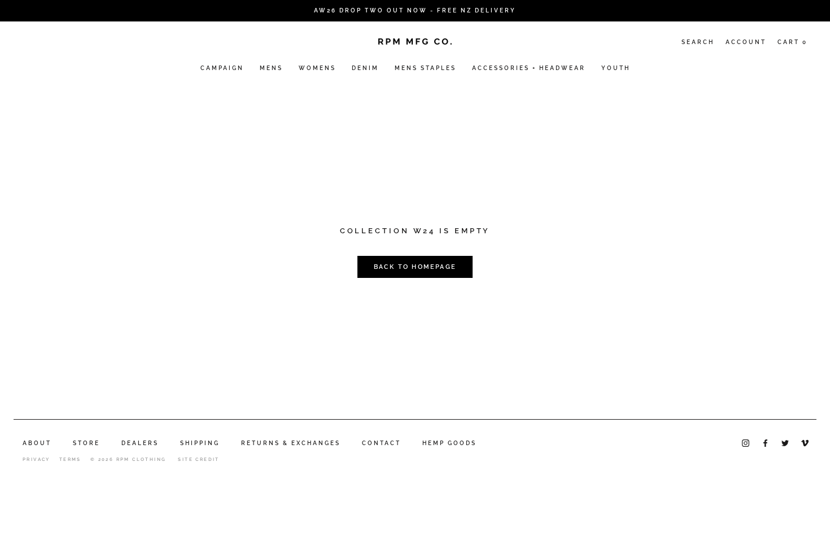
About (37, 443)
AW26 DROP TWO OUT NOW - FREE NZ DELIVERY (415, 10)
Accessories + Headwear (529, 68)
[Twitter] (785, 442)
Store (86, 443)
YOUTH (615, 68)
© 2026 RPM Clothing (128, 459)
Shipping (200, 443)
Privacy (36, 459)
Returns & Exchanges (290, 443)
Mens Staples (425, 68)
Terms (70, 459)
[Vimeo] (805, 442)
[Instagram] (745, 442)
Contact (381, 443)
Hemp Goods (449, 443)
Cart (792, 42)
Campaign (222, 68)
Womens (317, 68)
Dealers (140, 443)
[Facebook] (765, 442)
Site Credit (198, 459)
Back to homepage (415, 267)
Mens (271, 68)
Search (698, 42)
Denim (365, 68)
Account (746, 42)
